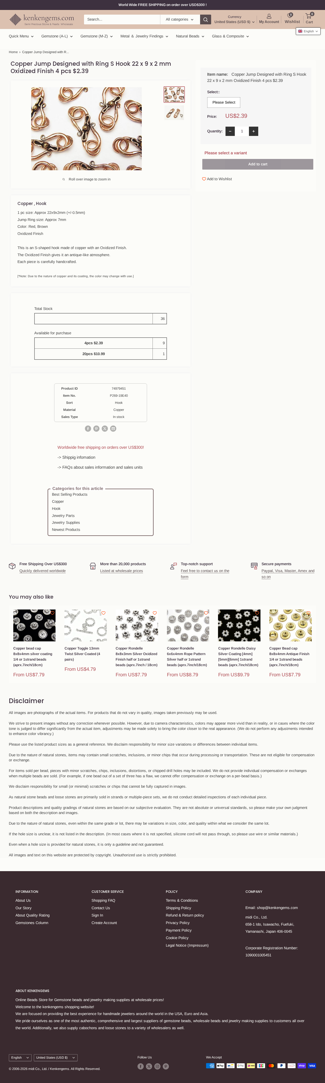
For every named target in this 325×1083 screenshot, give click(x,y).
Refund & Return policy (185, 915)
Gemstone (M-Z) (94, 36)
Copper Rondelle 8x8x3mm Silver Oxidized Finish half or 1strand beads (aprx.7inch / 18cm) (136, 656)
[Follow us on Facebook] (141, 1066)
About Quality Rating (32, 915)
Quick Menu (19, 36)
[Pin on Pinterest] (96, 428)
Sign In (97, 915)
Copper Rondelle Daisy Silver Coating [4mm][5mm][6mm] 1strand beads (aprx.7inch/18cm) (238, 656)
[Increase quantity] (253, 131)
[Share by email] (113, 428)
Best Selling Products (70, 494)
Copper (58, 501)
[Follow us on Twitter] (149, 1066)
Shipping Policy (178, 908)
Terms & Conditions (182, 900)
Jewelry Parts (63, 516)
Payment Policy (179, 930)
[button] (308, 31)
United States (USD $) (52, 1057)
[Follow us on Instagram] (157, 1066)
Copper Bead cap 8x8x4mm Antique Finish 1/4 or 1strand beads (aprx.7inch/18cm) (289, 656)
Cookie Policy (177, 938)
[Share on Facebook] (88, 428)
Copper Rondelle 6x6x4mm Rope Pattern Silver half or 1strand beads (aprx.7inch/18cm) (187, 656)
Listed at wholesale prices (121, 571)
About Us (23, 900)
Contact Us (101, 908)
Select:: (223, 92)
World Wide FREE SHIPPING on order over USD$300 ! (163, 5)
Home (13, 52)
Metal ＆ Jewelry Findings (141, 36)
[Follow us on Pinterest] (166, 1066)
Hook (56, 509)
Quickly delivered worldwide (42, 571)
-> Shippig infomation (76, 457)
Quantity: (215, 131)
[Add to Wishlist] (52, 613)
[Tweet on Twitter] (105, 428)
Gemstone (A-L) (54, 36)
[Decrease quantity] (230, 131)
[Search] (205, 19)
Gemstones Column (31, 923)
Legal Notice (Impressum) (187, 945)
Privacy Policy (178, 923)
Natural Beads (187, 36)
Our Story (23, 908)
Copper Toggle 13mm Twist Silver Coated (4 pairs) (82, 653)
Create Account (104, 923)
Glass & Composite (228, 36)
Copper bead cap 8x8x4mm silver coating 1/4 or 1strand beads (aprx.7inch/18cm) (32, 656)
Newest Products (66, 530)
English (16, 1057)
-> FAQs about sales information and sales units (100, 467)
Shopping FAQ (103, 900)
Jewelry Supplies (66, 522)
